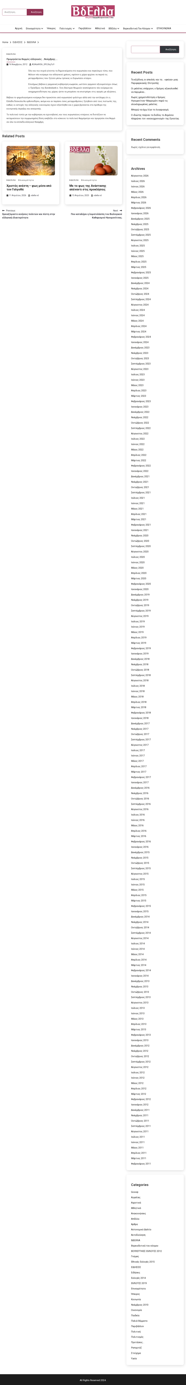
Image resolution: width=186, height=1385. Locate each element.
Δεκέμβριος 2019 (140, 594)
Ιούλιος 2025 (138, 245)
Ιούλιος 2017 (138, 750)
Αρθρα (134, 1224)
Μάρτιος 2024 (138, 331)
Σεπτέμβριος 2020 (141, 546)
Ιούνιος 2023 (138, 379)
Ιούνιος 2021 (138, 503)
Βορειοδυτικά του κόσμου (136, 28)
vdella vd (35, 195)
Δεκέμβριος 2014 (140, 916)
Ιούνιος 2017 (138, 755)
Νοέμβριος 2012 (139, 1051)
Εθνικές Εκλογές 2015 (143, 1261)
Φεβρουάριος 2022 (141, 465)
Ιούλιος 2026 (138, 181)
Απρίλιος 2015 (138, 895)
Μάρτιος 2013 (138, 1029)
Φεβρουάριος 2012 (141, 1099)
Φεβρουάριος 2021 (141, 524)
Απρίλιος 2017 (138, 766)
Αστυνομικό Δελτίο (141, 1229)
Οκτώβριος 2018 (140, 669)
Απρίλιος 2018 (138, 702)
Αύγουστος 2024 (140, 304)
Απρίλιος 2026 (138, 197)
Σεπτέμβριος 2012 (141, 1061)
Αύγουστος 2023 (140, 369)
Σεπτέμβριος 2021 (141, 492)
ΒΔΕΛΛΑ (11, 54)
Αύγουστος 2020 (140, 551)
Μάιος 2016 (137, 825)
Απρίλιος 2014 (138, 959)
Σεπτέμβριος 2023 (141, 363)
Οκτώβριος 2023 (140, 358)
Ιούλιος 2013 (138, 1008)
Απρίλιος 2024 (138, 326)
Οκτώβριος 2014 (140, 927)
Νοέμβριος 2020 (139, 535)
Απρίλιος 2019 (138, 637)
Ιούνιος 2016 (138, 820)
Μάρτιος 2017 (138, 771)
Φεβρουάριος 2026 (141, 208)
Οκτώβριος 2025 (140, 229)
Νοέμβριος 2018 (139, 664)
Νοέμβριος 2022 (139, 417)
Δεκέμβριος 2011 (140, 1110)
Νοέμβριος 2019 (139, 600)
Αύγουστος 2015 (140, 873)
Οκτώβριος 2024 (140, 294)
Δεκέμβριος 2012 (140, 1045)
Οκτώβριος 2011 (140, 1120)
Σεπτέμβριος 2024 (141, 299)
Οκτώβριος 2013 (140, 992)
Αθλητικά (100, 28)
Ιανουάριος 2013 (140, 1040)
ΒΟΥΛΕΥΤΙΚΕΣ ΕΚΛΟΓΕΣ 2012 (146, 1251)
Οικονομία (136, 1310)
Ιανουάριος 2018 (140, 718)
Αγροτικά (136, 1202)
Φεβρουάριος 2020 (141, 583)
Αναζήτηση (171, 49)
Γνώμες (135, 1256)
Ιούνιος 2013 (138, 1013)
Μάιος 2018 (137, 696)
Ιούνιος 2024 (138, 315)
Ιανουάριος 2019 (140, 653)
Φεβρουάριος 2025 (141, 272)
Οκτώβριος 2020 (140, 541)
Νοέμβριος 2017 (139, 729)
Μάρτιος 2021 (138, 519)
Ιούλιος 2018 (138, 685)
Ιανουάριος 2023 (140, 406)
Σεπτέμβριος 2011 (141, 1126)
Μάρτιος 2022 (138, 460)
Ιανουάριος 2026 (140, 213)
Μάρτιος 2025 (138, 267)
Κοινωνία (136, 1299)
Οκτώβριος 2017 (140, 734)
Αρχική (18, 28)
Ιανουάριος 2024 (140, 342)
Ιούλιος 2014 (138, 943)
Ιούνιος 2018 (138, 691)
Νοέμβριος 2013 (139, 986)
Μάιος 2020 (137, 567)
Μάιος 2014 (137, 954)
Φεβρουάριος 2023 (141, 401)
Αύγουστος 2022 (140, 433)
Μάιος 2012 (137, 1083)
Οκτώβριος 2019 (140, 605)
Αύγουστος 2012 (140, 1067)
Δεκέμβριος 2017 (140, 723)
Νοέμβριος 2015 (139, 857)
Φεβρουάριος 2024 (141, 336)
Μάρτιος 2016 (138, 836)
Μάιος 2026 (137, 192)
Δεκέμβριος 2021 (140, 476)
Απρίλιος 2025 (138, 261)
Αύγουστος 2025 (140, 240)
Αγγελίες (136, 1197)
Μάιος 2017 (137, 761)
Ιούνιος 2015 (138, 884)
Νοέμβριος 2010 (139, 1304)
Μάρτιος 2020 (138, 578)
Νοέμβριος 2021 (139, 481)
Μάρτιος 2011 (138, 1158)
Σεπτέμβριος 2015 (141, 868)
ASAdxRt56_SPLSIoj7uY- (43, 64)
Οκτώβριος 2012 (140, 1056)
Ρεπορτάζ (136, 1347)
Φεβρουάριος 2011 (141, 1163)
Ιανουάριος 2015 (140, 911)
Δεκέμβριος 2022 (140, 412)
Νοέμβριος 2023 (139, 353)
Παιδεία (135, 1315)
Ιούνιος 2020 (138, 562)
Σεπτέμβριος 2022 (141, 428)
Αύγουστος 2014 (140, 938)
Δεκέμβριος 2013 (140, 981)
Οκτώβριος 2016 (140, 798)
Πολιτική (136, 1331)
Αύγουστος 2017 (140, 745)
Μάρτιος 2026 (138, 202)
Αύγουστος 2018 (140, 680)
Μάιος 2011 (137, 1147)
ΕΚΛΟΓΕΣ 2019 (139, 1283)
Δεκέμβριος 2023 (140, 347)
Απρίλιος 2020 (138, 573)
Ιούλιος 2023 (138, 374)
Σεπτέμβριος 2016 (141, 804)
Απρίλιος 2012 (138, 1088)
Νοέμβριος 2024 (139, 288)
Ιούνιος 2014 (138, 949)
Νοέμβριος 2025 (139, 224)
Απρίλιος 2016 (138, 831)
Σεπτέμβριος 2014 (141, 933)
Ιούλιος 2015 (138, 879)
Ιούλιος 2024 (138, 310)
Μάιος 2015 (137, 889)
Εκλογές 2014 (138, 1278)
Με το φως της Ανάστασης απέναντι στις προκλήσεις (87, 187)
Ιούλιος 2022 (138, 438)
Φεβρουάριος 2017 (141, 777)
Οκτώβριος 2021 (140, 487)
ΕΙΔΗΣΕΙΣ (136, 1267)
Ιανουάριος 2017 (140, 782)
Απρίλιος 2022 (138, 455)
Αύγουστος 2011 (140, 1131)
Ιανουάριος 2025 (140, 278)
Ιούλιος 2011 (138, 1136)
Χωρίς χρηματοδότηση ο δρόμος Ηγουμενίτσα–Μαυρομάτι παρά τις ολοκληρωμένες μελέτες (149, 101)
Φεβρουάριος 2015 (141, 906)
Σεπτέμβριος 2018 (141, 675)
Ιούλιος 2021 (138, 498)
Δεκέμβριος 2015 (140, 852)
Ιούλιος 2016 (138, 814)
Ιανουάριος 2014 (140, 975)
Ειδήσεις (135, 1272)
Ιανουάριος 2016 (140, 847)
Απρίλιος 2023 (138, 390)
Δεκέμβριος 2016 (140, 787)
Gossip (134, 1192)
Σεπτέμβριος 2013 (141, 997)
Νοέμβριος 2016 (139, 793)
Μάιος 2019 (137, 632)
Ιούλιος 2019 (138, 621)
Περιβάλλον (84, 28)
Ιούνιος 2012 (138, 1077)
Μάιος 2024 (137, 320)
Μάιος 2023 (137, 385)
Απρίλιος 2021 (138, 514)
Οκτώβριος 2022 (140, 422)
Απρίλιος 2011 (138, 1153)
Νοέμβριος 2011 (139, 1115)
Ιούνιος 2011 (138, 1142)
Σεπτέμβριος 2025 (141, 234)
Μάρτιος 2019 (138, 643)
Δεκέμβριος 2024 (140, 283)
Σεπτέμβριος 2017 (141, 739)
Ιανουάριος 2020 (140, 589)
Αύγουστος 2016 (140, 809)
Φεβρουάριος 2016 (141, 841)
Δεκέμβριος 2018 (140, 659)
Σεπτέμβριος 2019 (141, 610)
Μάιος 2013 (137, 1018)
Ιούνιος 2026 (138, 186)
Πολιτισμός (65, 28)
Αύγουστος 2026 (140, 175)
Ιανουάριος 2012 (140, 1104)
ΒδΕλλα (113, 28)
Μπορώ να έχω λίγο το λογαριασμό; (150, 109)
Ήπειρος (51, 28)
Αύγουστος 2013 (140, 1002)
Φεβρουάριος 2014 (141, 970)
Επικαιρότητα (33, 28)
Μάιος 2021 (137, 508)
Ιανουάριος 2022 (140, 471)
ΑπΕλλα (135, 1218)
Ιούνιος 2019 (138, 626)
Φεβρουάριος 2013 (141, 1034)
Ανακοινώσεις (138, 1213)
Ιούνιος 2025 (138, 251)
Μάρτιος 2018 (138, 707)
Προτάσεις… (137, 1342)
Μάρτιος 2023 (138, 396)
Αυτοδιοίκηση (138, 1235)
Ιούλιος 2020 (138, 557)
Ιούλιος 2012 (138, 1072)
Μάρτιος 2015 (138, 900)
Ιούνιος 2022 (138, 444)
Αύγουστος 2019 (140, 616)
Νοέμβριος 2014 (139, 922)
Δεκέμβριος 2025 (140, 218)
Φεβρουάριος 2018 (141, 712)
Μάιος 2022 (137, 449)
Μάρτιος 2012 (138, 1094)
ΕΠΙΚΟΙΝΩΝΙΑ (164, 28)
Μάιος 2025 (137, 256)
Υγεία (134, 1358)
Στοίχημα (136, 1353)
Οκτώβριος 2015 (140, 863)
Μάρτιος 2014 (138, 965)
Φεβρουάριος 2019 (141, 648)
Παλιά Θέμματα (139, 1320)
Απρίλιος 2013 (138, 1024)
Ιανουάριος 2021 (140, 530)
